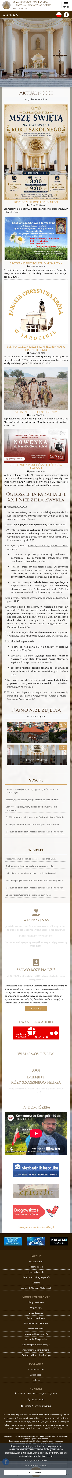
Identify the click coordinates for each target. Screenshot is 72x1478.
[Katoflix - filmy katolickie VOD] (44, 1241)
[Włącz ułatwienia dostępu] (68, 15)
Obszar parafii (36, 1261)
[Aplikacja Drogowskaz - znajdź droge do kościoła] (36, 1211)
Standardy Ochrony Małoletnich (36, 1287)
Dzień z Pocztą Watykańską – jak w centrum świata (28, 895)
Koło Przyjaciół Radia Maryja (36, 1344)
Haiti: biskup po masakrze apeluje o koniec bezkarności (31, 873)
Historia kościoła (36, 1272)
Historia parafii (36, 1266)
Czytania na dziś (36, 1369)
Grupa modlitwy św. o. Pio (36, 1334)
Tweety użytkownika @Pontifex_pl (36, 1227)
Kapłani (36, 1282)
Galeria (36, 1379)
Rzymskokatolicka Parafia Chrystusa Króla (32, 5)
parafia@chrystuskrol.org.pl (37, 1405)
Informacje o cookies (36, 1465)
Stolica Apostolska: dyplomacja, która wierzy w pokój (30, 866)
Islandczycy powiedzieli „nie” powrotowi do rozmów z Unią (32, 799)
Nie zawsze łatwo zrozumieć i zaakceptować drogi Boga (31, 859)
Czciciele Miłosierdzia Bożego (36, 1355)
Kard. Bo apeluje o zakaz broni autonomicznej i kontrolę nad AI (34, 880)
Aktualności (36, 95)
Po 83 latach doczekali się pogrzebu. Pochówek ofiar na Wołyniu (35, 817)
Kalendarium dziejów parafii (36, 1277)
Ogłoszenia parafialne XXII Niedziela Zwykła (36, 497)
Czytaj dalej (35, 1008)
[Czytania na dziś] (36, 1190)
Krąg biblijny (36, 1307)
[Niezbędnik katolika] (36, 1169)
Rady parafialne (36, 1302)
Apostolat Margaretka (36, 1339)
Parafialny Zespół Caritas (36, 1323)
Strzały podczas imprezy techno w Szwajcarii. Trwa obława (32, 824)
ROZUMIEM (35, 1472)
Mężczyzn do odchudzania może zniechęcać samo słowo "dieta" (34, 832)
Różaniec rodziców (36, 1318)
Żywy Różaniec (36, 1312)
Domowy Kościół (36, 1328)
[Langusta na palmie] (21, 1241)
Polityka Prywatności (36, 1460)
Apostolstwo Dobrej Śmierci (36, 1349)
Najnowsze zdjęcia (36, 712)
